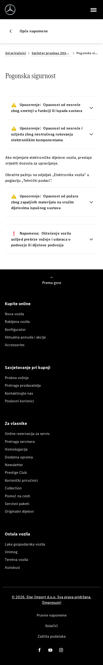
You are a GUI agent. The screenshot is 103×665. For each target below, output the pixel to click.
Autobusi (12, 567)
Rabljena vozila (17, 321)
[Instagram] (61, 650)
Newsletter (14, 464)
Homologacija (16, 449)
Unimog (11, 551)
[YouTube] (50, 650)
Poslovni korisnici (19, 401)
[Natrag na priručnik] (12, 31)
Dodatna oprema (19, 457)
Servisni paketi (17, 503)
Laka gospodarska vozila (25, 544)
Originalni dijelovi (19, 511)
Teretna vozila (16, 559)
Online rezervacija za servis (27, 433)
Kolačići (51, 625)
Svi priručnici (15, 53)
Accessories (14, 344)
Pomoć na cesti (17, 496)
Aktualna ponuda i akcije (25, 337)
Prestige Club (16, 472)
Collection (13, 488)
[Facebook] (39, 650)
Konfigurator (15, 329)
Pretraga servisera (20, 441)
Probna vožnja (17, 377)
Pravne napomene (52, 615)
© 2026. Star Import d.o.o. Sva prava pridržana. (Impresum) (51, 599)
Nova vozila (14, 313)
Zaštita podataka (52, 636)
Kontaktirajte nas (19, 393)
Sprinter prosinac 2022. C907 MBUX (51, 53)
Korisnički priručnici (21, 480)
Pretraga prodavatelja (23, 385)
